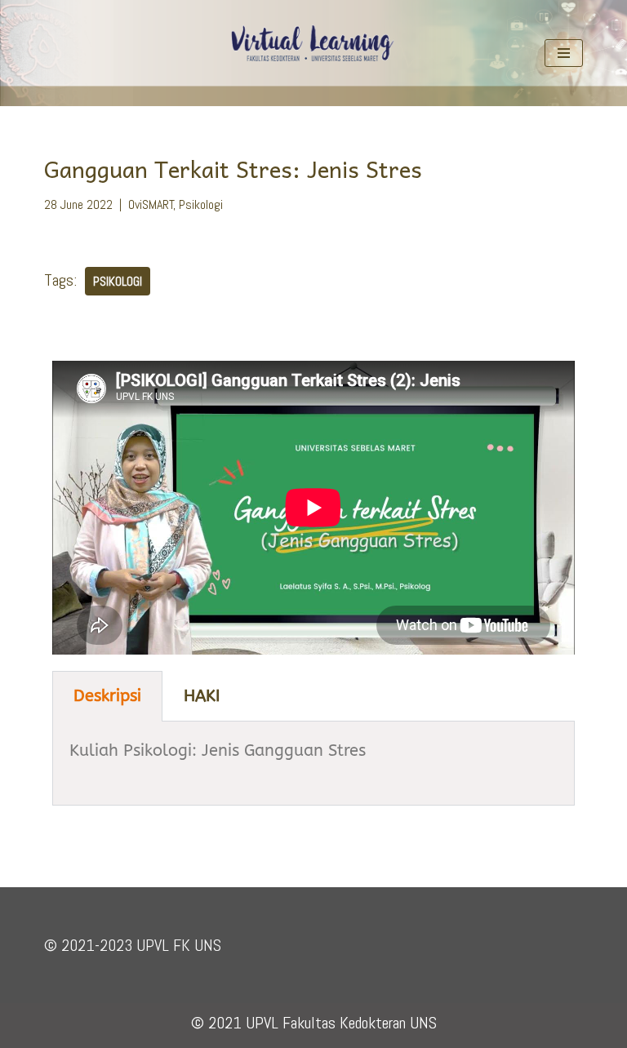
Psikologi (201, 204)
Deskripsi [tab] (107, 695)
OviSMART (151, 204)
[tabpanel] (313, 764)
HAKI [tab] (202, 695)
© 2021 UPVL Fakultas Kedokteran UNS (314, 1022)
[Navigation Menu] (564, 53)
